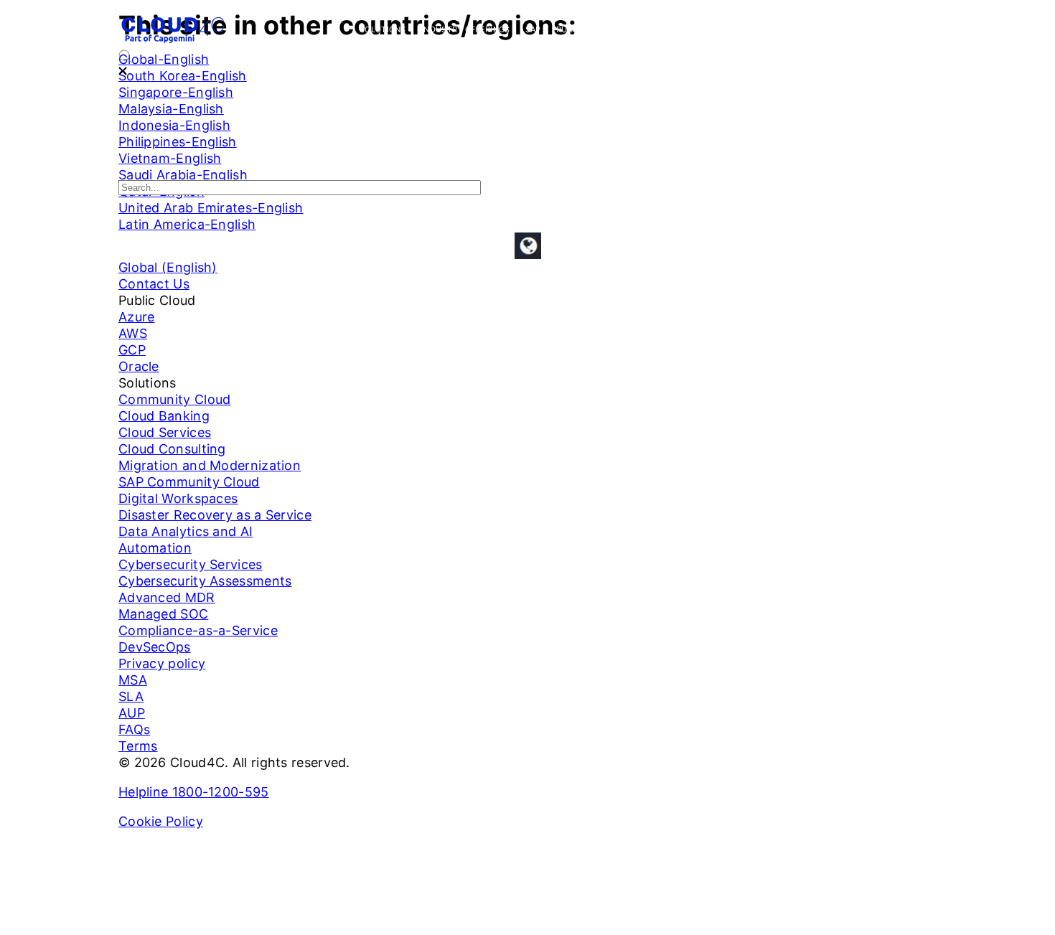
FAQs (134, 729)
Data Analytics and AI (185, 531)
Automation (155, 547)
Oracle (138, 366)
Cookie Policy (160, 821)
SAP (533, 29)
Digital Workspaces (178, 498)
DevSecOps (154, 646)
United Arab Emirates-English (210, 207)
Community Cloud (174, 399)
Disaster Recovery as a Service (214, 514)
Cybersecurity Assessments (205, 580)
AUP (131, 712)
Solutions (383, 29)
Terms (138, 745)
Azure (136, 316)
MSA (132, 679)
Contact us (892, 29)
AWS (132, 333)
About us (776, 29)
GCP (132, 349)
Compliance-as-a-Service (198, 630)
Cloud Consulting (172, 448)
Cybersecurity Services (686, 29)
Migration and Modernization (209, 465)
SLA (131, 696)
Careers (831, 29)
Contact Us (153, 283)
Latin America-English (186, 224)
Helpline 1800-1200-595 (193, 791)
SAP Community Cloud (189, 481)
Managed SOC (163, 613)
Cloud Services (164, 432)
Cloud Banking (164, 415)
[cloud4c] (172, 41)
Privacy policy (161, 663)
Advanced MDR (166, 597)
